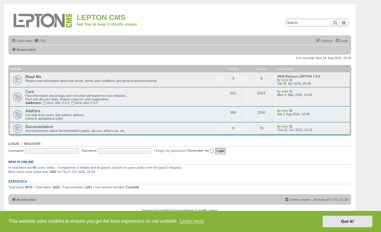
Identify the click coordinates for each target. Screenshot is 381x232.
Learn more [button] (192, 221)
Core (29, 91)
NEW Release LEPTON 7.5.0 (298, 76)
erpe (285, 80)
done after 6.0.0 (86, 103)
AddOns (32, 111)
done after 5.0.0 (58, 103)
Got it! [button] (347, 221)
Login (13, 144)
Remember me (199, 150)
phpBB (164, 210)
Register (32, 144)
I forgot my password (169, 150)
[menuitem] (40, 40)
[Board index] (43, 19)
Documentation (39, 126)
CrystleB (132, 187)
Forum (15, 69)
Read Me (33, 77)
